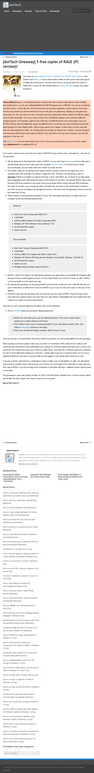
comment (17, 311)
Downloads (54, 11)
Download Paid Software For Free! (28, 53)
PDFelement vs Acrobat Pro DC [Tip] (17, 549)
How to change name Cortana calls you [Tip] (20, 675)
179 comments (32, 72)
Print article (84, 71)
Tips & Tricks (41, 11)
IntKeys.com (12, 141)
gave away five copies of (59, 76)
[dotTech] (12, 6)
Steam (69, 161)
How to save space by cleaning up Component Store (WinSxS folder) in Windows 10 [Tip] (21, 645)
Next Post (84, 57)
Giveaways (17, 11)
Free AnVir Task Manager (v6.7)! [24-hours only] (40, 475)
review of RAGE (66, 86)
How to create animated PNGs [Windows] (19, 507)
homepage (25, 327)
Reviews (28, 11)
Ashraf (7, 72)
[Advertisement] (47, 32)
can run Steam (57, 164)
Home (6, 11)
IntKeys (36, 79)
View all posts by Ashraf (28, 464)
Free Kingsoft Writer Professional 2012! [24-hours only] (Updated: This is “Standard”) (15, 477)
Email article (74, 71)
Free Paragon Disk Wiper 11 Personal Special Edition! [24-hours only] (70, 476)
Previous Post (11, 57)
